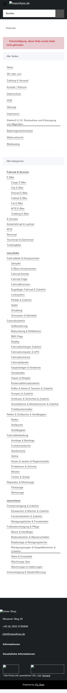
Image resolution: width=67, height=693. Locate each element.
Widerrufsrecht (15, 137)
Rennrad (12, 234)
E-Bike (10, 177)
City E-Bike (17, 187)
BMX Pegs (17, 336)
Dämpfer (16, 263)
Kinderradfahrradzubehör (25, 383)
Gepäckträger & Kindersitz (26, 367)
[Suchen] (59, 14)
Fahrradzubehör (16, 320)
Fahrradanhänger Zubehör (26, 346)
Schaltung (16, 310)
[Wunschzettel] (54, 4)
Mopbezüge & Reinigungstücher (29, 542)
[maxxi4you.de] (19, 3)
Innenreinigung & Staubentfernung (26, 572)
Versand (46, 675)
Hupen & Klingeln (21, 377)
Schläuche (17, 424)
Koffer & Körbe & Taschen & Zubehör (32, 388)
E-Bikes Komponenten (23, 268)
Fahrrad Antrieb (20, 273)
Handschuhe (18, 450)
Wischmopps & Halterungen (27, 566)
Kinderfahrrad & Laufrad (20, 224)
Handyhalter (18, 372)
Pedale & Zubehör (21, 299)
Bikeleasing (13, 144)
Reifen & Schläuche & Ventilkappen (26, 414)
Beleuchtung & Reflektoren (26, 331)
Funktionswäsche (21, 445)
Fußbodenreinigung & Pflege (23, 526)
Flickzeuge (17, 487)
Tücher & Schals (20, 476)
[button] (48, 4)
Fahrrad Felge (19, 279)
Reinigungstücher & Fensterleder (29, 521)
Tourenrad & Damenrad (20, 239)
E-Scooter (12, 218)
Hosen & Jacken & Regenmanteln (30, 461)
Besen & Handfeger (22, 531)
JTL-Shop (39, 684)
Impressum (13, 113)
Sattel (14, 305)
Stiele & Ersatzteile (21, 556)
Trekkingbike (14, 244)
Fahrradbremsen (20, 284)
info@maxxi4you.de (13, 633)
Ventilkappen (18, 430)
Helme (14, 456)
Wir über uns (14, 73)
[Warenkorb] (60, 4)
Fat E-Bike (17, 203)
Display (15, 341)
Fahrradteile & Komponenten (23, 258)
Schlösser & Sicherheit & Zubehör (30, 398)
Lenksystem (18, 294)
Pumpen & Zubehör (22, 393)
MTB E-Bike (17, 208)
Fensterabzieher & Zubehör (26, 516)
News (10, 67)
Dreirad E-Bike (19, 192)
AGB (9, 100)
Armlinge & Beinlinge (22, 440)
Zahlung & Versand (17, 80)
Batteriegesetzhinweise (20, 130)
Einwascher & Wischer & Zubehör (30, 511)
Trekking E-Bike (20, 213)
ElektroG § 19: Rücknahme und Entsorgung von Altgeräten (31, 122)
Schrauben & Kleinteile (24, 315)
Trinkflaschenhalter (22, 409)
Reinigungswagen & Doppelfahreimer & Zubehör (33, 549)
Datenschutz (14, 93)
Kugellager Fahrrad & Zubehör (28, 289)
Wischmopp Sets (20, 561)
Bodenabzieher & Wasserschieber (30, 537)
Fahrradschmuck (20, 357)
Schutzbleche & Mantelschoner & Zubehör (35, 404)
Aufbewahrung (19, 325)
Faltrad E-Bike (19, 198)
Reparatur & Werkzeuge (20, 482)
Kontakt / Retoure (17, 87)
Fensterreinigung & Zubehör (23, 505)
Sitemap (11, 107)
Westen (15, 471)
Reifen (14, 419)
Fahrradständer (20, 362)
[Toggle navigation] (4, 2)
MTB (9, 229)
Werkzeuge (17, 492)
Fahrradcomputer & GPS (25, 351)
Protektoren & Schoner (24, 466)
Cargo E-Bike (18, 182)
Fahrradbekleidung (17, 435)
